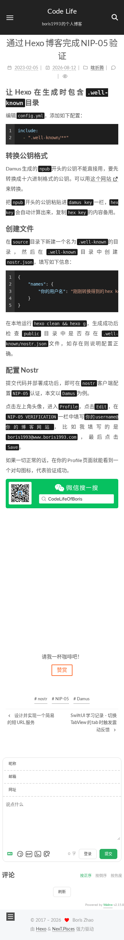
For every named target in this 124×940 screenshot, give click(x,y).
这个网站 (101, 179)
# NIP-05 (60, 699)
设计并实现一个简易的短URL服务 (30, 719)
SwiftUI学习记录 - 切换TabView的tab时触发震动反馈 (94, 723)
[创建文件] (114, 229)
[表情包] (29, 854)
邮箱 (12, 777)
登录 (88, 854)
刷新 (62, 892)
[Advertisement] (62, 580)
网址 (12, 790)
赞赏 (62, 670)
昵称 (12, 764)
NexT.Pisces (63, 929)
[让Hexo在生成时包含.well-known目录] (114, 92)
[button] (10, 17)
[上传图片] (38, 854)
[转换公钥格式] (114, 156)
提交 (108, 854)
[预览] (47, 854)
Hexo (41, 929)
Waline (108, 904)
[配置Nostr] (114, 370)
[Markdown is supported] (11, 854)
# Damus (81, 699)
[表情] (20, 854)
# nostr (40, 699)
